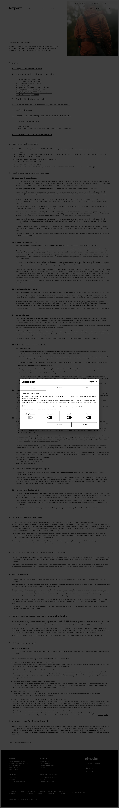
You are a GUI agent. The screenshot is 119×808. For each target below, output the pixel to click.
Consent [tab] (33, 388)
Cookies (59, 409)
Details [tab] (59, 387)
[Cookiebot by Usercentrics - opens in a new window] (89, 382)
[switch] (49, 417)
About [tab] (86, 387)
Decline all (59, 424)
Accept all (84, 424)
